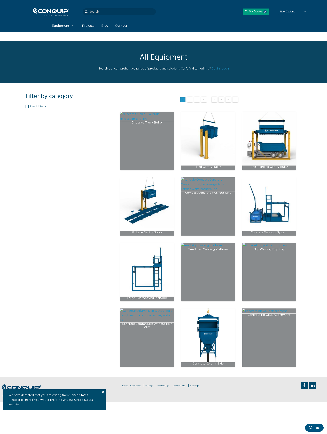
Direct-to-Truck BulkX (147, 122)
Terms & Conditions (131, 385)
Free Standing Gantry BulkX (269, 167)
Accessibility (163, 385)
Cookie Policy (179, 385)
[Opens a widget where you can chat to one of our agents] (314, 428)
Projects (88, 26)
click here (25, 399)
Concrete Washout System (269, 232)
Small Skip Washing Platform (208, 249)
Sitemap (194, 385)
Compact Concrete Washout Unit (208, 192)
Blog (104, 26)
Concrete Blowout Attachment (269, 315)
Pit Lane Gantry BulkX (147, 232)
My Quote (257, 11)
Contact (121, 26)
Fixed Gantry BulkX (208, 167)
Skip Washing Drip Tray (269, 249)
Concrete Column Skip (208, 363)
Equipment (60, 26)
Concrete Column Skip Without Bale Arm (147, 325)
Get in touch (220, 68)
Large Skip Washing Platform (147, 298)
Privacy (149, 385)
